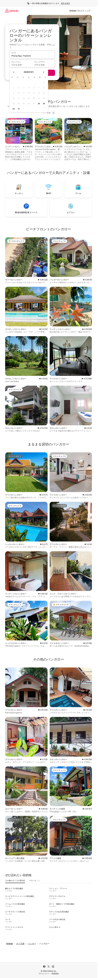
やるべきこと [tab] (34, 880)
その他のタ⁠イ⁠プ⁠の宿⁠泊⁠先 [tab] (15, 880)
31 (19, 109)
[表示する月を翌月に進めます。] (43, 72)
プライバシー (43, 973)
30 (14, 109)
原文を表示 (65, 3)
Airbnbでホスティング (79, 10)
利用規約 (55, 973)
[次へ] (53, 113)
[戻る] (44, 113)
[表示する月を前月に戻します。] (14, 72)
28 (39, 103)
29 (44, 103)
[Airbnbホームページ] (11, 11)
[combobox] (32, 55)
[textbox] (20, 64)
